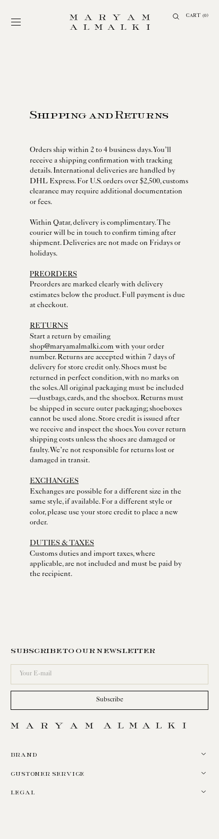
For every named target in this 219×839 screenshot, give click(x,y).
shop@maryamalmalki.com (68, 347)
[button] (16, 22)
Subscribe (105, 700)
